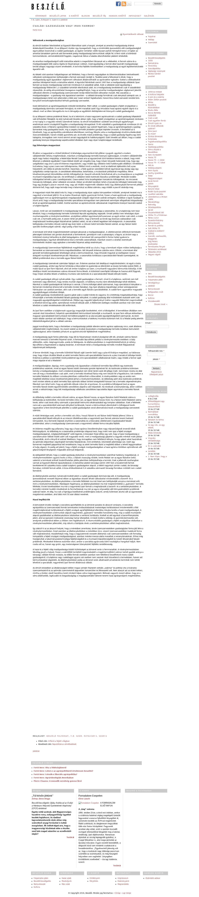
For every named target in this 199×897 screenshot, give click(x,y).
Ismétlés (151, 451)
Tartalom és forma (156, 420)
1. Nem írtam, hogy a (157, 456)
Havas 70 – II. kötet (156, 163)
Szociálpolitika (154, 69)
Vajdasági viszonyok (156, 71)
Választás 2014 (154, 252)
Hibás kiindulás (154, 433)
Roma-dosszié (154, 223)
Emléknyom (95, 878)
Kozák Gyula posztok (157, 192)
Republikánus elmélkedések (64, 744)
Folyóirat (151, 37)
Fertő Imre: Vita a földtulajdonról (50, 768)
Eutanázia (152, 139)
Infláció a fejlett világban (59, 741)
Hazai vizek (66, 878)
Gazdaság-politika (155, 147)
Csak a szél (152, 118)
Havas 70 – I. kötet (156, 160)
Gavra (150, 144)
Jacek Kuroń (153, 181)
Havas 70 (152, 157)
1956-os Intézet (155, 92)
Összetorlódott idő (156, 213)
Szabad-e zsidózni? (156, 231)
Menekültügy (153, 202)
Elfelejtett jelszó (156, 375)
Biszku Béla (153, 110)
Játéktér (64, 20)
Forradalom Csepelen (90, 795)
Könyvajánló (153, 186)
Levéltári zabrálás (155, 194)
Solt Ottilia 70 (154, 228)
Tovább (70, 837)
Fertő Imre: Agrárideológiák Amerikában (54, 778)
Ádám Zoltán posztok (157, 100)
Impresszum (123, 878)
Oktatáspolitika (154, 207)
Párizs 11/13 (153, 218)
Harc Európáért (154, 155)
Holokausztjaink (155, 168)
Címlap (117, 893)
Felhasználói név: (156, 351)
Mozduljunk (67, 881)
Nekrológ (152, 205)
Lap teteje (126, 893)
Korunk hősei (153, 189)
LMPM (150, 199)
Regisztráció (156, 372)
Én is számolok (154, 446)
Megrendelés (123, 884)
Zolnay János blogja (41, 799)
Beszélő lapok (58, 16)
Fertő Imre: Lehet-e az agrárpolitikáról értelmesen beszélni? (63, 771)
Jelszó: (156, 359)
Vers (150, 274)
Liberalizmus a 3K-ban (157, 197)
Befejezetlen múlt (155, 292)
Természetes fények (156, 247)
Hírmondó (41, 16)
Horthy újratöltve (155, 173)
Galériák (149, 16)
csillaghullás (153, 396)
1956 (150, 61)
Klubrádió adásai (153, 878)
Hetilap (151, 40)
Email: (148, 323)
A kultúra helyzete (156, 94)
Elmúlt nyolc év (155, 123)
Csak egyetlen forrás (157, 121)
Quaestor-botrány (155, 220)
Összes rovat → (160, 304)
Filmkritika (152, 66)
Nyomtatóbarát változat (133, 34)
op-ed (150, 210)
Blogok (86, 16)
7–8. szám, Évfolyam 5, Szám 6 (45, 20)
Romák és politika (155, 226)
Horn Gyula (153, 171)
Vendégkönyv (154, 283)
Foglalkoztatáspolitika (157, 142)
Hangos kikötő (117, 16)
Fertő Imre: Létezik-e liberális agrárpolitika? (55, 774)
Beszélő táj (99, 16)
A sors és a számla (156, 97)
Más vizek (66, 884)
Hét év (151, 165)
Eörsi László (84, 799)
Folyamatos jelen (155, 280)
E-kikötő (74, 16)
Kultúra (151, 298)
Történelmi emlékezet (157, 249)
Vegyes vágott (154, 255)
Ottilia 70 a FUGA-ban (157, 215)
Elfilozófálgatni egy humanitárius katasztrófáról (156, 404)
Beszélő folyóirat (57, 736)
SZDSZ (151, 234)
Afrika (150, 102)
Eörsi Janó (152, 131)
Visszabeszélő (154, 301)
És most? (152, 134)
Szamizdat (152, 43)
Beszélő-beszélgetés (156, 58)
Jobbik (150, 184)
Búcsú (150, 295)
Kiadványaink (123, 881)
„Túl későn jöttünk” (42, 795)
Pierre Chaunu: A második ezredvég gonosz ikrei (58, 781)
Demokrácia (153, 63)
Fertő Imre (37, 30)
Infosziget (135, 16)
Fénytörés (94, 881)
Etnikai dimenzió (155, 136)
